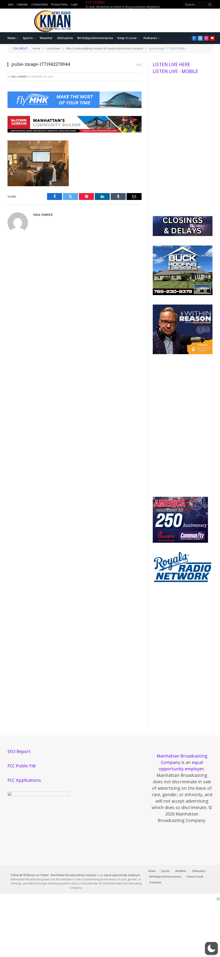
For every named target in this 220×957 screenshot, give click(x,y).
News (11, 38)
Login (74, 4)
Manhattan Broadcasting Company (73, 875)
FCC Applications (24, 780)
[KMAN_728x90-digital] (75, 131)
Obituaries (65, 38)
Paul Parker (19, 76)
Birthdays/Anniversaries (95, 38)
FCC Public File (22, 766)
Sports (28, 38)
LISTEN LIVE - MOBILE (175, 71)
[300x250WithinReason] (182, 353)
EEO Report (19, 751)
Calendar (22, 4)
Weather (46, 38)
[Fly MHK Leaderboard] (75, 107)
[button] (211, 948)
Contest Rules (39, 4)
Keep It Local (126, 38)
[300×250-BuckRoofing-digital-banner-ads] (182, 294)
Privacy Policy (59, 4)
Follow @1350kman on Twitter (30, 875)
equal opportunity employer (122, 875)
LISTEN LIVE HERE (171, 64)
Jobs (11, 4)
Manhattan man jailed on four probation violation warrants (121, 7)
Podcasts (150, 38)
